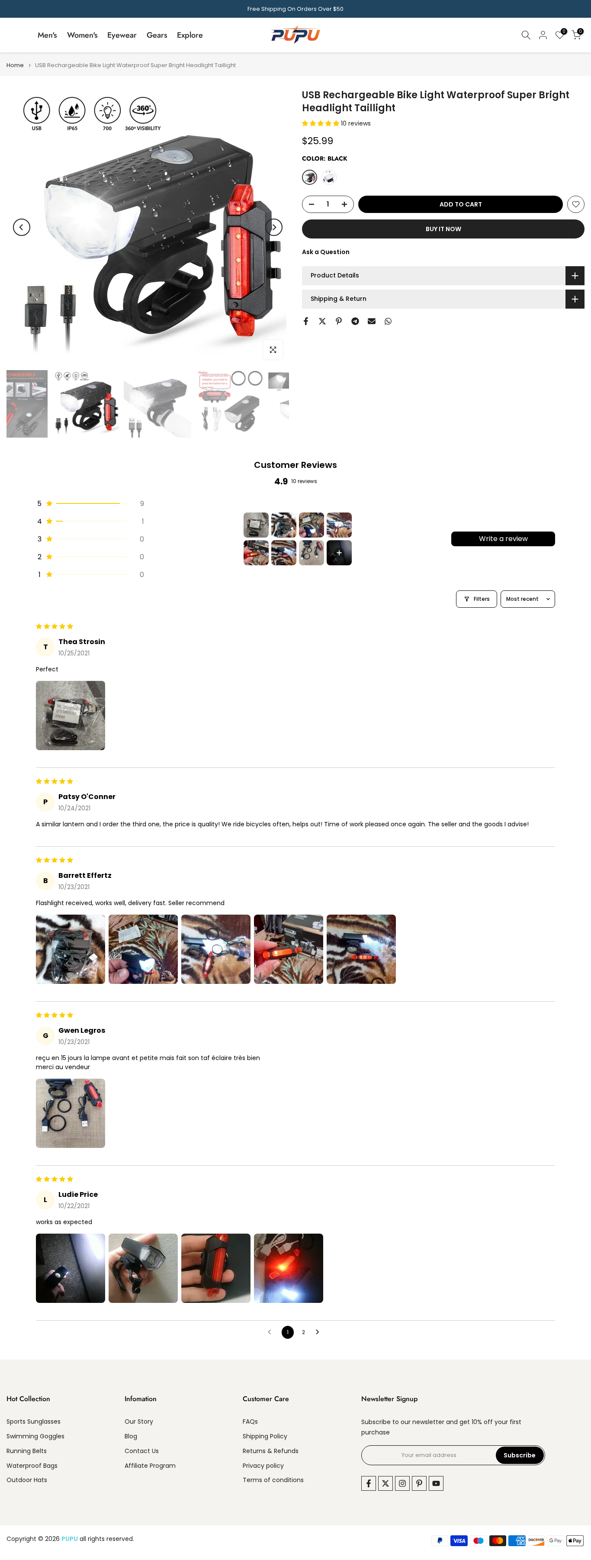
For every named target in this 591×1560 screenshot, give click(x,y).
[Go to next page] (320, 1332)
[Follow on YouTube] (436, 1483)
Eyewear (122, 35)
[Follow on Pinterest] (419, 1483)
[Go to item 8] (339, 552)
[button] (321, 123)
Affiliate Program (150, 1466)
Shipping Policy (265, 1436)
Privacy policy (263, 1466)
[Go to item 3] (311, 525)
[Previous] (21, 227)
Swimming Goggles (35, 1436)
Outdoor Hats (26, 1480)
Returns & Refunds (271, 1451)
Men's (47, 35)
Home (15, 65)
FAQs (250, 1422)
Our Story (139, 1422)
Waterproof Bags (32, 1466)
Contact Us (142, 1451)
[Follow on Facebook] (368, 1483)
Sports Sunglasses (33, 1422)
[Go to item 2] (283, 525)
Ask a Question (326, 252)
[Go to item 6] (283, 552)
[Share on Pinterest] (339, 321)
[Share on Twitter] (322, 321)
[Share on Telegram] (355, 321)
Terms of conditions (273, 1480)
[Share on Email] (372, 321)
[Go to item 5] (256, 552)
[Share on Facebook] (306, 321)
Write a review (503, 539)
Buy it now (443, 229)
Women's (82, 35)
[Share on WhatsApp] (388, 321)
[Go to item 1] (256, 525)
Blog (131, 1436)
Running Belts (26, 1451)
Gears (157, 35)
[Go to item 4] (339, 525)
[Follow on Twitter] (385, 1483)
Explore (190, 35)
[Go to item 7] (311, 552)
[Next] (274, 227)
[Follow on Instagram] (402, 1483)
